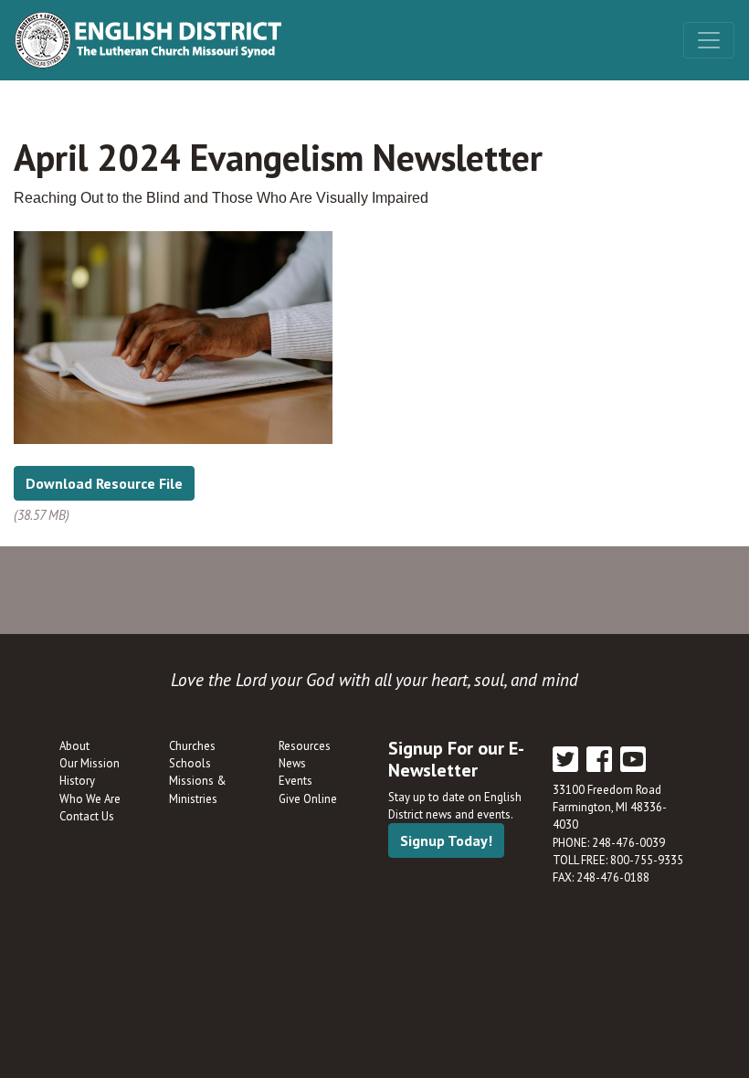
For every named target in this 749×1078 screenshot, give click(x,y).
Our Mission (89, 763)
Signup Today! (446, 840)
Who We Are (90, 799)
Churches (192, 746)
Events (295, 780)
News (292, 763)
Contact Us (86, 816)
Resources (305, 746)
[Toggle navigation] (708, 40)
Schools (190, 763)
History (77, 780)
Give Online (308, 799)
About (74, 746)
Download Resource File (104, 483)
